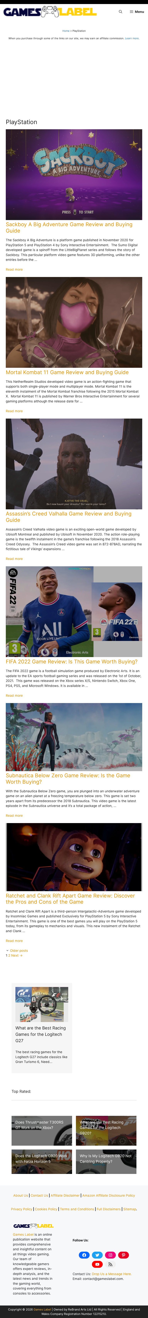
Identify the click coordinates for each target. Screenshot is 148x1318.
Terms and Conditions (77, 1209)
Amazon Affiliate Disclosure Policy (108, 1195)
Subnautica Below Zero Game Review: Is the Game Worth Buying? (68, 778)
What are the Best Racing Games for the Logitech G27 (40, 1034)
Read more (14, 269)
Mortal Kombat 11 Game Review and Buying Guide (67, 372)
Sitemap (129, 1209)
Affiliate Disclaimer (65, 1195)
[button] (120, 11)
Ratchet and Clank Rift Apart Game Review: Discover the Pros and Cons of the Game (70, 899)
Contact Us (39, 1195)
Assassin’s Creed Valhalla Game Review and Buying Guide (68, 517)
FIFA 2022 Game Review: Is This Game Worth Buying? (72, 661)
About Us (20, 1195)
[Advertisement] (74, 81)
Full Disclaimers (109, 1209)
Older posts (19, 951)
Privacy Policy (21, 1209)
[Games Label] (50, 11)
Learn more (132, 38)
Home (66, 30)
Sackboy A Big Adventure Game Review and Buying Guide (69, 227)
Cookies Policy (46, 1209)
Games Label (23, 1234)
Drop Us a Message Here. (112, 1274)
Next (17, 955)
